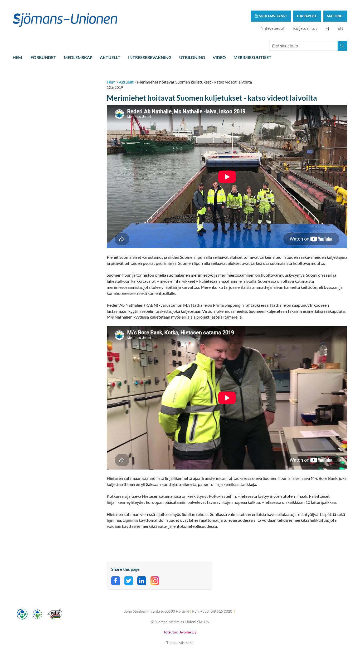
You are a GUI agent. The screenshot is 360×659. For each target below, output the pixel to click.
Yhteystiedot (273, 28)
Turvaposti (307, 16)
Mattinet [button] (335, 16)
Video (219, 57)
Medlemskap (78, 57)
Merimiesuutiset (252, 57)
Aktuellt (110, 57)
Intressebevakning (150, 57)
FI (327, 28)
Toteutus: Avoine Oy (179, 632)
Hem (17, 57)
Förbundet (43, 57)
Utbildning (192, 57)
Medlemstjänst (272, 16)
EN (340, 28)
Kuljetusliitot (305, 28)
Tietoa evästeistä (179, 642)
